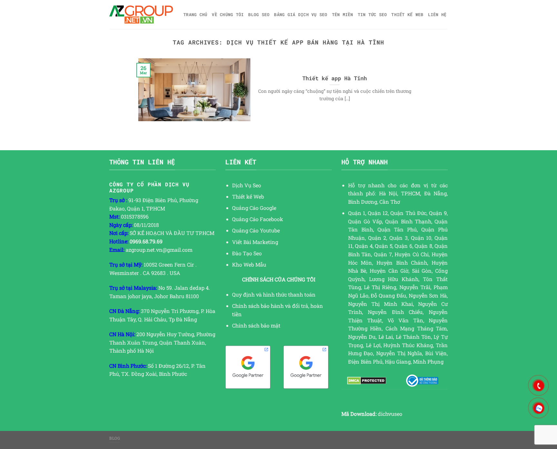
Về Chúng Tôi (228, 14)
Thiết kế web (407, 14)
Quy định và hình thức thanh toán (274, 294)
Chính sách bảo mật (256, 325)
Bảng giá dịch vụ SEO (300, 14)
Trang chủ (195, 14)
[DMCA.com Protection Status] (366, 381)
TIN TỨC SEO (372, 14)
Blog (114, 438)
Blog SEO (258, 14)
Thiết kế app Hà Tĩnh (334, 78)
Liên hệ (437, 14)
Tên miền (342, 14)
